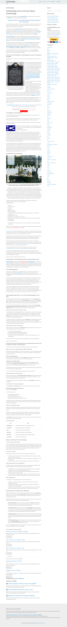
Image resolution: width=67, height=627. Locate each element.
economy (48, 98)
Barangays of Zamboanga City (52, 84)
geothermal (49, 115)
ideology (48, 133)
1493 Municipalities (34, 20)
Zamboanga (10, 2)
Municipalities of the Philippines (52, 144)
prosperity (49, 158)
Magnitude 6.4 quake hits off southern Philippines (21, 595)
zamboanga (49, 182)
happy (48, 119)
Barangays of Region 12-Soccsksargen (53, 61)
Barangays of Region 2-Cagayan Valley (53, 69)
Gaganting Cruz (49, 112)
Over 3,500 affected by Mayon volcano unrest (20, 589)
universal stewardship (50, 173)
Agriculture (49, 50)
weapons (48, 181)
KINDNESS (58, 33)
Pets (20, 106)
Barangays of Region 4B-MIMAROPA (53, 74)
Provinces (44, 1)
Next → (11, 556)
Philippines (10, 17)
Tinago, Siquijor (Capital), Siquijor (52, 19)
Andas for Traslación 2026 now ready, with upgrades (22, 583)
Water (48, 179)
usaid (48, 176)
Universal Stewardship (55, 34)
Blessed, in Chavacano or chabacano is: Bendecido (17, 531)
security (48, 170)
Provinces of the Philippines (51, 159)
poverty (48, 155)
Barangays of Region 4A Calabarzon (53, 72)
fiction (48, 105)
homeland (48, 125)
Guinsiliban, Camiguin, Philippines (13, 570)
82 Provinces (18, 20)
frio (21, 291)
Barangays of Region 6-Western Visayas (53, 77)
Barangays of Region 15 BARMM (52, 66)
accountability (49, 47)
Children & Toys (24, 106)
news (48, 147)
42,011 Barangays (24, 22)
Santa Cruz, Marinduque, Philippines (14, 561)
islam (48, 136)
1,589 (9, 556)
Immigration (49, 135)
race (48, 161)
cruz (37, 291)
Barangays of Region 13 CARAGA (52, 63)
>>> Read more (9, 545)
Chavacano (58, 1)
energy (48, 99)
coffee (48, 90)
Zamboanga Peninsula (17, 30)
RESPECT (54, 33)
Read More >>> (9, 567)
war (47, 178)
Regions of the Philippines (51, 162)
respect (48, 165)
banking (48, 52)
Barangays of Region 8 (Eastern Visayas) (53, 80)
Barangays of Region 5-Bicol (51, 75)
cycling (48, 95)
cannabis (48, 85)
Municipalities (53, 1)
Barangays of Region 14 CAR (51, 64)
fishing (48, 107)
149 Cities (25, 20)
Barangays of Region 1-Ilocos (52, 56)
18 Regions (10, 20)
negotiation (49, 145)
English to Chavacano (50, 101)
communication (49, 92)
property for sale (50, 156)
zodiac (48, 185)
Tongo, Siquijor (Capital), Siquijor (52, 17)
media (48, 142)
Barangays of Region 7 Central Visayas (53, 78)
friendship (48, 110)
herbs (48, 124)
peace (48, 150)
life (47, 139)
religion (48, 164)
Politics (48, 153)
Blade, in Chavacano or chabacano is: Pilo (15, 548)
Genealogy (49, 113)
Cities (48, 1)
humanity (48, 130)
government (49, 118)
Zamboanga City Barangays (51, 184)
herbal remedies (49, 122)
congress (48, 93)
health (48, 121)
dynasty (48, 96)
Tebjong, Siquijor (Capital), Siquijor (52, 20)
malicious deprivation (50, 141)
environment (49, 104)
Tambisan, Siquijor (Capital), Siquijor (53, 22)
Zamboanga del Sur (31, 261)
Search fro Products (24, 111)
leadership (49, 138)
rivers (48, 167)
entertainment (49, 102)
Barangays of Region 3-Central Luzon (53, 71)
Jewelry (18, 106)
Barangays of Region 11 (51, 60)
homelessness (49, 127)
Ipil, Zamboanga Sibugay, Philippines (53, 16)
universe (48, 175)
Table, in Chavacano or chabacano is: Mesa (15, 539)
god (47, 116)
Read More (11, 102)
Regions (40, 1)
